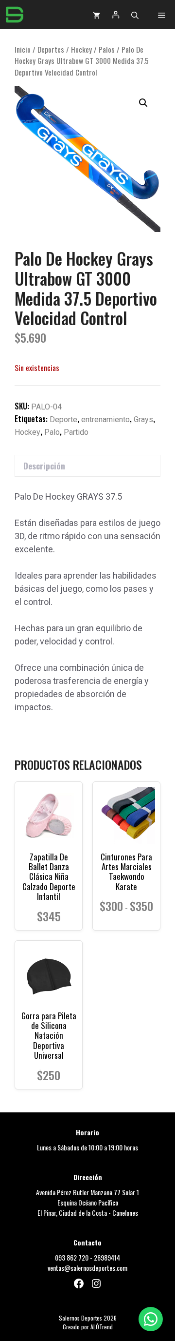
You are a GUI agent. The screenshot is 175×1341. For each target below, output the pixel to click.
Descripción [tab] (44, 466)
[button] (135, 14)
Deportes (50, 49)
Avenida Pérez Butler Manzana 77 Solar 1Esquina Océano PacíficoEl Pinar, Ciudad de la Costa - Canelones (87, 1202)
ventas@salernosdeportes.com (87, 1268)
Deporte (63, 419)
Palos (107, 49)
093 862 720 (71, 1257)
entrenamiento (105, 419)
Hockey (81, 49)
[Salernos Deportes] (14, 14)
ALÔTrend (101, 1326)
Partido (76, 432)
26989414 (107, 1257)
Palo (52, 432)
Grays (143, 419)
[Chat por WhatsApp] (151, 1319)
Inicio (23, 49)
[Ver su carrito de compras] (96, 14)
